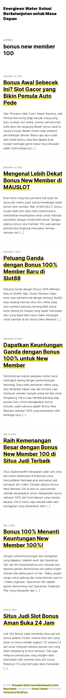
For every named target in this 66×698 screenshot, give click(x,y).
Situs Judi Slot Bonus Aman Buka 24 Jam (31, 619)
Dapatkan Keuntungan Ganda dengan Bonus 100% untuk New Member (33, 355)
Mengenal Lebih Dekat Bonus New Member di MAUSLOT (32, 180)
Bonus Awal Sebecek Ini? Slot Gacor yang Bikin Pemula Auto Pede (30, 92)
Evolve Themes (40, 688)
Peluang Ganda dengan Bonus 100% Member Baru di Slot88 (30, 268)
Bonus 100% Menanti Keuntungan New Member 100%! (31, 538)
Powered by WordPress (15, 692)
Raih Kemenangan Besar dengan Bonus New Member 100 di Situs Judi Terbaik (30, 450)
